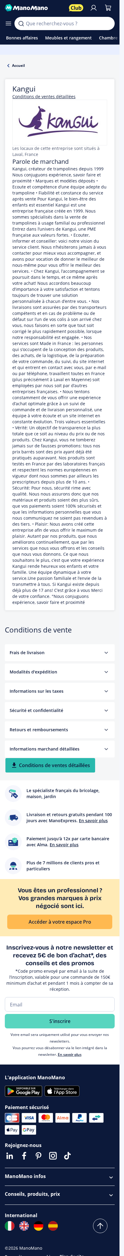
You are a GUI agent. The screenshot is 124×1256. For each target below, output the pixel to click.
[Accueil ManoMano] (34, 7)
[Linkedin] (9, 1156)
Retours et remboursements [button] (39, 729)
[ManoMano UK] (24, 1226)
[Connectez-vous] (93, 7)
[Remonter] (100, 1226)
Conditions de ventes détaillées (44, 96)
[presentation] (106, 652)
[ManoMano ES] (53, 1226)
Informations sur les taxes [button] (37, 691)
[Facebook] (24, 1156)
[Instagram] (53, 1156)
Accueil (18, 65)
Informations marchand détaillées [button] (44, 749)
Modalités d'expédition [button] (33, 672)
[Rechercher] (21, 23)
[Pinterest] (38, 1156)
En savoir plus (70, 1054)
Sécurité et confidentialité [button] (36, 710)
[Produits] (8, 23)
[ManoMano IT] (9, 1226)
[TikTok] (67, 1156)
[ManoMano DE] (38, 1226)
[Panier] (108, 7)
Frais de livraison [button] (27, 652)
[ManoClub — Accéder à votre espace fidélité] (76, 7)
